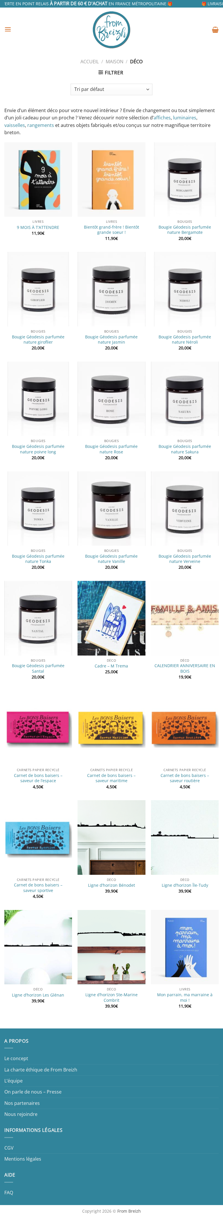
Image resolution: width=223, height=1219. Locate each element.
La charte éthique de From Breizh (40, 1070)
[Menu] (7, 29)
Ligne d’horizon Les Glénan (38, 995)
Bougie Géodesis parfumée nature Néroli (185, 339)
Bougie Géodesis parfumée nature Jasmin (111, 339)
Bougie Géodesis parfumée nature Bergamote (185, 230)
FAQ (8, 1192)
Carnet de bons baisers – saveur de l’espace (38, 778)
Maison (114, 61)
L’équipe (13, 1081)
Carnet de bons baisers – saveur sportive (38, 887)
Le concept (16, 1058)
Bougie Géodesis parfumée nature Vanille (111, 559)
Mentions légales (22, 1159)
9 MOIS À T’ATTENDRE (38, 227)
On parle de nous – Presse (33, 1092)
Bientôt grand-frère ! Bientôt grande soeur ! (111, 230)
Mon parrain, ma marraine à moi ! (185, 997)
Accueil (89, 61)
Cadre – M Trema (111, 666)
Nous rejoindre (20, 1114)
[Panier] (215, 29)
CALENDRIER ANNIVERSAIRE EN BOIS (184, 668)
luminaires (184, 117)
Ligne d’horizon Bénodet (111, 885)
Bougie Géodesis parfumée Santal (38, 668)
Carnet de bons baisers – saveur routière (185, 778)
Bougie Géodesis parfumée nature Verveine (185, 559)
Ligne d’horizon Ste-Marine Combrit (111, 997)
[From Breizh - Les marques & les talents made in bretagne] (111, 30)
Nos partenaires (22, 1103)
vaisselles (14, 125)
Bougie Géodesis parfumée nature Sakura (185, 449)
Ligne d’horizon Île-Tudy (185, 885)
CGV (9, 1148)
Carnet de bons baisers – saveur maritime (111, 778)
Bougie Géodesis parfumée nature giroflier (38, 339)
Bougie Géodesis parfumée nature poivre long (38, 449)
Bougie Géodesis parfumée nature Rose (111, 449)
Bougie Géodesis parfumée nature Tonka (38, 559)
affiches (162, 117)
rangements (40, 125)
